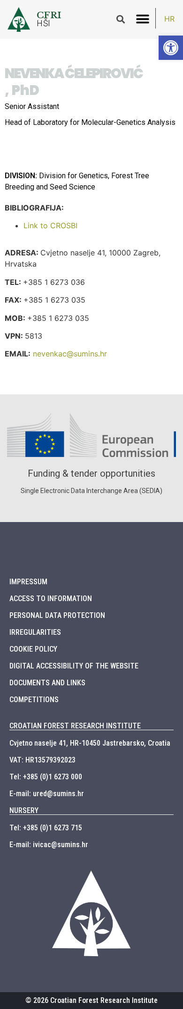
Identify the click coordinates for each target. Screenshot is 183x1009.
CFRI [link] (49, 15)
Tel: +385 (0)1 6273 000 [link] (45, 776)
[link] (171, 48)
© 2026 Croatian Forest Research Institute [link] (91, 1000)
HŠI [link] (44, 23)
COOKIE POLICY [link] (33, 649)
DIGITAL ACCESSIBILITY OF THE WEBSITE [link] (73, 665)
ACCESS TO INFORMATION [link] (50, 598)
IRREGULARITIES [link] (35, 632)
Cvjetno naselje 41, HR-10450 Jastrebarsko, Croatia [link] (89, 743)
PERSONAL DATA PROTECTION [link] (57, 615)
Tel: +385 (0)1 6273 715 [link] (45, 827)
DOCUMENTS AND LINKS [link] (47, 682)
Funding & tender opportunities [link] (91, 473)
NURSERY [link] (23, 810)
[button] (142, 19)
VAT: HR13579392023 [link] (42, 759)
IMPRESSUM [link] (28, 581)
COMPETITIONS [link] (34, 699)
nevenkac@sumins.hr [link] (70, 353)
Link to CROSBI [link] (50, 225)
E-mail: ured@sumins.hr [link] (46, 793)
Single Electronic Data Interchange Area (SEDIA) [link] (91, 490)
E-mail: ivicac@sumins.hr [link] (48, 844)
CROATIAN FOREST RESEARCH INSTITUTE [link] (75, 725)
